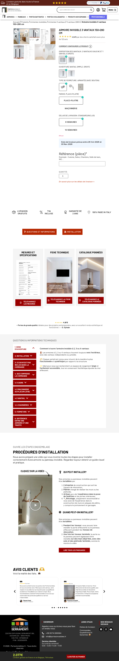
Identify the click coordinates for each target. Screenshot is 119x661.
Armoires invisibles (38, 22)
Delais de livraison (87, 627)
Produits (24, 22)
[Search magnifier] (91, 10)
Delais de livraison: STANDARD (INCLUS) (76, 115)
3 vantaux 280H (73, 22)
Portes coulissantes (56, 17)
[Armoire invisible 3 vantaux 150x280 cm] (34, 35)
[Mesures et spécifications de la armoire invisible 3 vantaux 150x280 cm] (45, 36)
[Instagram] (106, 629)
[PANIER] (104, 10)
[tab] (24, 348)
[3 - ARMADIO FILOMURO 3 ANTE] (13, 36)
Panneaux (22, 17)
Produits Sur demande (77, 17)
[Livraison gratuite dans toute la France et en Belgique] (3, 3)
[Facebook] (101, 629)
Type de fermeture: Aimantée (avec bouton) (79, 80)
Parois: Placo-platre (69, 94)
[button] (16, 36)
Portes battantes (36, 17)
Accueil (16, 22)
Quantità (63, 172)
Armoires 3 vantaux (56, 22)
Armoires (10, 17)
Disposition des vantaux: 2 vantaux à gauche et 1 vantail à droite (81, 52)
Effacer (61, 136)
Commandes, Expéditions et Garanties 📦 (86, 632)
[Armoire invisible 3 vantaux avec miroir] (24, 36)
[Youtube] (111, 629)
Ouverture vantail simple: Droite (74, 67)
